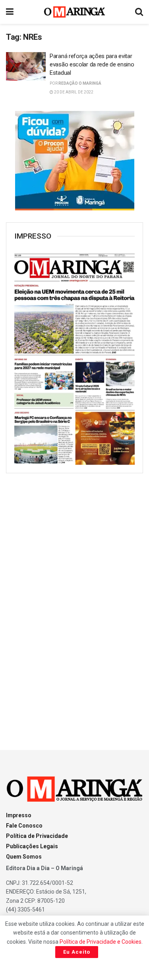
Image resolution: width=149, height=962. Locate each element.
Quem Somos (24, 856)
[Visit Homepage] (74, 12)
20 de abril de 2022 (73, 92)
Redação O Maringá (79, 83)
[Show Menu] (10, 12)
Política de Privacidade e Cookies (100, 942)
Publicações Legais (32, 846)
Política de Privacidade (37, 836)
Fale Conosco (24, 825)
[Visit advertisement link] (74, 160)
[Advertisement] (74, 604)
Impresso (18, 815)
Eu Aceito (76, 952)
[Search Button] (139, 12)
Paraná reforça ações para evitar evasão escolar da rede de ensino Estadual (92, 64)
